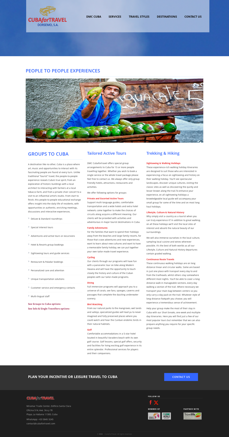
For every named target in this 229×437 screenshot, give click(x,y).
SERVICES (115, 16)
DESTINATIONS (167, 16)
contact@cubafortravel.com (40, 423)
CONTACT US (193, 16)
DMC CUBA (93, 16)
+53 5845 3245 (45, 419)
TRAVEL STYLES (139, 16)
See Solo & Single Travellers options (48, 308)
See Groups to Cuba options (44, 303)
